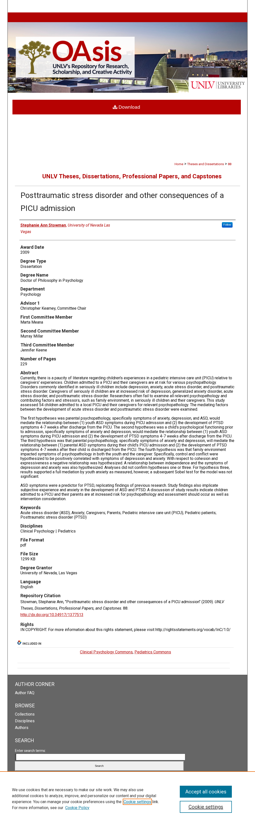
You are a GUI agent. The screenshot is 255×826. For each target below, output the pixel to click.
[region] (127, 798)
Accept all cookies (205, 792)
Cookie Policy (77, 807)
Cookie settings (137, 801)
